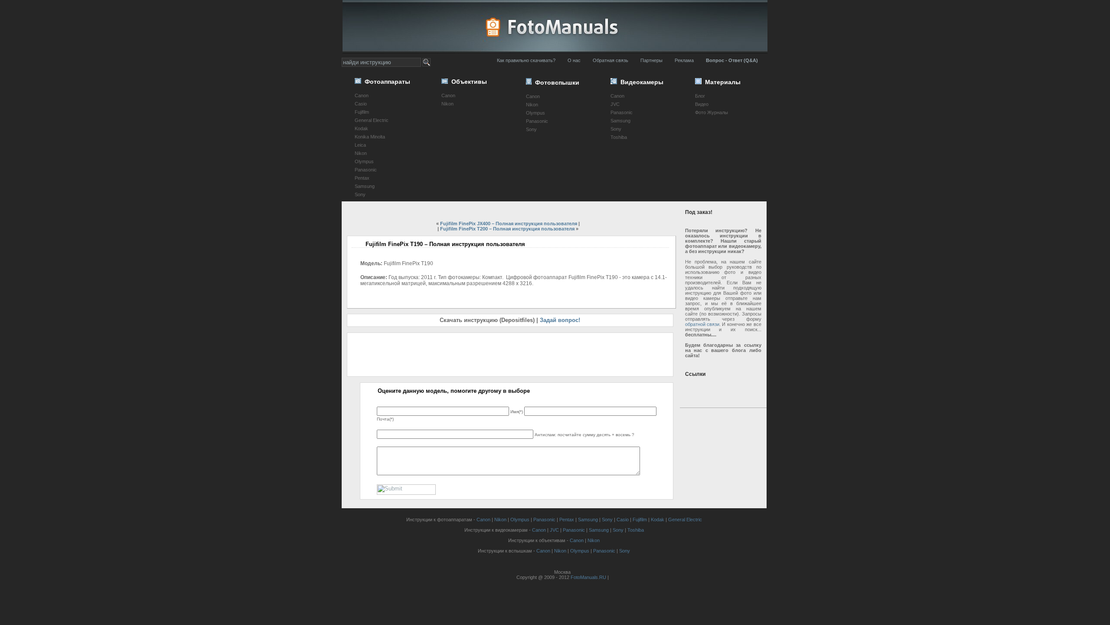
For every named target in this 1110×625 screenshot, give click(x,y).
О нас (574, 60)
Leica (360, 145)
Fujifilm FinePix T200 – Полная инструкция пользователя (507, 228)
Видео (701, 104)
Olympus (364, 161)
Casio (361, 103)
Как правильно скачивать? (526, 60)
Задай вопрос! (560, 320)
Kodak (361, 128)
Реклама (684, 60)
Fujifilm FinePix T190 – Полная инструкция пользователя (445, 244)
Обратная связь (610, 60)
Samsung (365, 186)
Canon (362, 95)
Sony (360, 194)
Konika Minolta (370, 136)
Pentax (362, 178)
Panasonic (366, 169)
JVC (615, 104)
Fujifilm (362, 112)
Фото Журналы (711, 112)
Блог (700, 96)
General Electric (371, 120)
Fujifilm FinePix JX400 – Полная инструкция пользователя (508, 223)
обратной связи (702, 324)
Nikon (361, 153)
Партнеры (651, 60)
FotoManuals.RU (588, 577)
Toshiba (618, 137)
